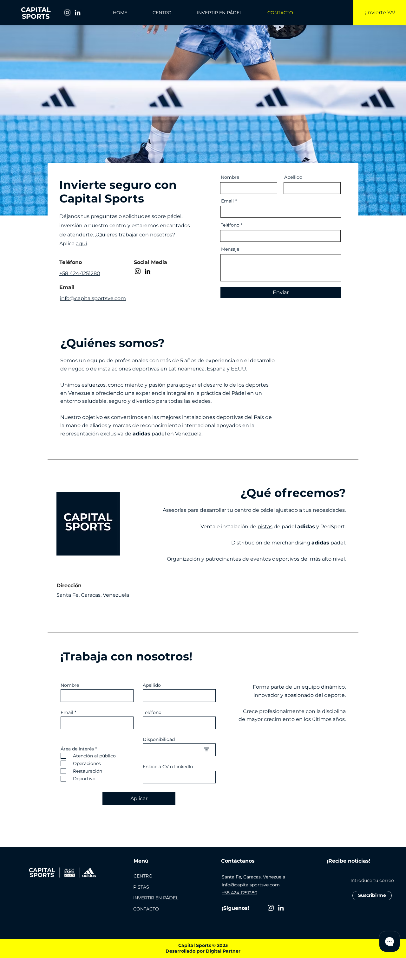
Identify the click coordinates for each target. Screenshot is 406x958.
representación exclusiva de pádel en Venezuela (130, 434)
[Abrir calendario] (206, 749)
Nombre (230, 177)
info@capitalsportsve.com (251, 885)
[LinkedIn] (78, 12)
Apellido (293, 177)
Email (227, 201)
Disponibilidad (159, 739)
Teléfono (230, 225)
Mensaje (230, 249)
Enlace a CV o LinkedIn (168, 766)
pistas (265, 527)
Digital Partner (223, 951)
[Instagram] (67, 12)
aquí (81, 244)
